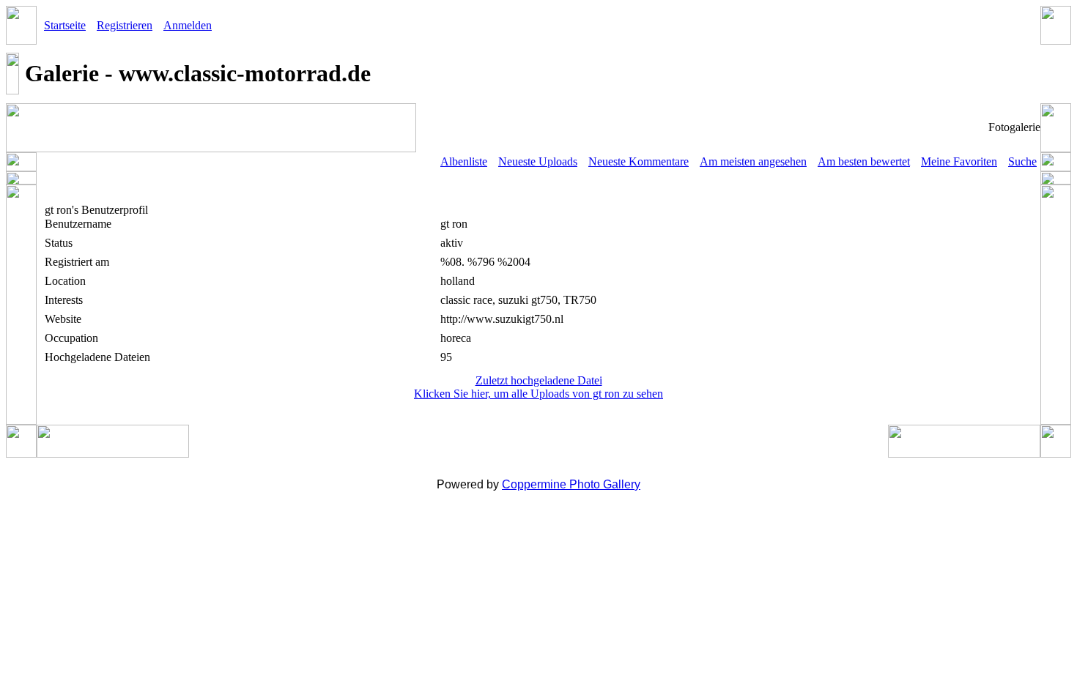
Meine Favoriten (959, 161)
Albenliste (463, 161)
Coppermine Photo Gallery (571, 484)
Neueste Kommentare (638, 161)
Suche (1022, 161)
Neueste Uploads (537, 161)
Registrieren (124, 25)
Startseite (65, 25)
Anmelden (187, 25)
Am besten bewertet (864, 161)
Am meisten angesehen (753, 161)
